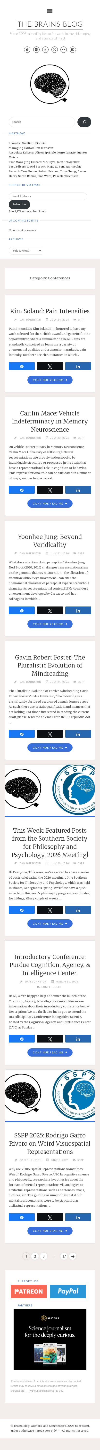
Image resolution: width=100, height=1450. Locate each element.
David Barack (36, 166)
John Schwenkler (68, 162)
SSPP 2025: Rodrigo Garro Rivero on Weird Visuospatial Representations (50, 1143)
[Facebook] (27, 49)
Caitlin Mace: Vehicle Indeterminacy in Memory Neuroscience (50, 421)
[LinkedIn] (36, 49)
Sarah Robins (27, 176)
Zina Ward (44, 176)
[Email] (73, 49)
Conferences (51, 986)
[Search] (84, 122)
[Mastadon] (45, 49)
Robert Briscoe (48, 171)
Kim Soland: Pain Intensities (50, 311)
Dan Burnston (43, 148)
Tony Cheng (68, 171)
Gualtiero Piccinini (34, 143)
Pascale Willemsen (65, 176)
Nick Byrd (49, 162)
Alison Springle (45, 152)
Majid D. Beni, (56, 166)
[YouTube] (63, 49)
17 (64, 1256)
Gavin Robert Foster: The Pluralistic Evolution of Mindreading (50, 665)
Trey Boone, (29, 171)
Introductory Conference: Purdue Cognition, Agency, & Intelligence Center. (50, 965)
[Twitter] (54, 49)
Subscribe (19, 204)
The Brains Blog (50, 25)
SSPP (81, 319)
